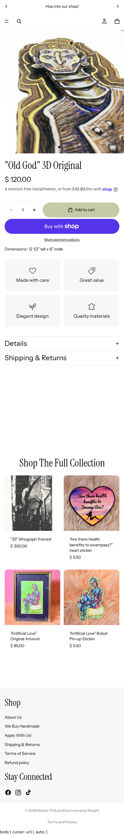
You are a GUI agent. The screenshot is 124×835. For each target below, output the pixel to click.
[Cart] (117, 21)
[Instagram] (18, 792)
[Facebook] (8, 792)
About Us (13, 717)
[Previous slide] (6, 6)
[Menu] (6, 21)
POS (52, 810)
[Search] (19, 21)
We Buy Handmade (22, 726)
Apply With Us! (18, 735)
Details (16, 343)
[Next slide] (117, 6)
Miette (42, 810)
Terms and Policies (62, 822)
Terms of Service (20, 753)
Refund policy (17, 762)
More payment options (62, 240)
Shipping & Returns (35, 358)
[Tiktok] (28, 792)
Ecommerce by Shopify (81, 810)
